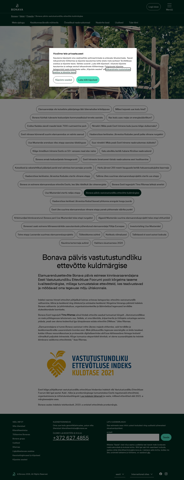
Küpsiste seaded (63, 79)
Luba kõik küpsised (87, 79)
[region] (93, 67)
